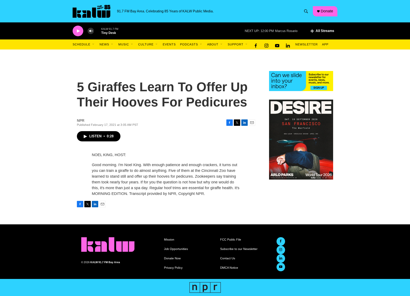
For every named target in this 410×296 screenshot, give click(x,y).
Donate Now (172, 258)
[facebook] (256, 44)
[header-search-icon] (306, 11)
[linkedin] (288, 44)
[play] (78, 31)
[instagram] (266, 44)
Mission (169, 239)
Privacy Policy (173, 267)
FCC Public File (230, 239)
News (104, 44)
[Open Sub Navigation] (93, 44)
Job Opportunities (176, 249)
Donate (327, 11)
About (212, 44)
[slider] (97, 31)
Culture (146, 44)
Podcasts (189, 44)
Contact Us (227, 258)
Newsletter (306, 44)
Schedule (81, 44)
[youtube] (277, 44)
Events (169, 44)
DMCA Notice (229, 267)
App (325, 44)
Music (123, 44)
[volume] (90, 31)
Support (235, 44)
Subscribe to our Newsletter (239, 249)
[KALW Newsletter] (301, 81)
